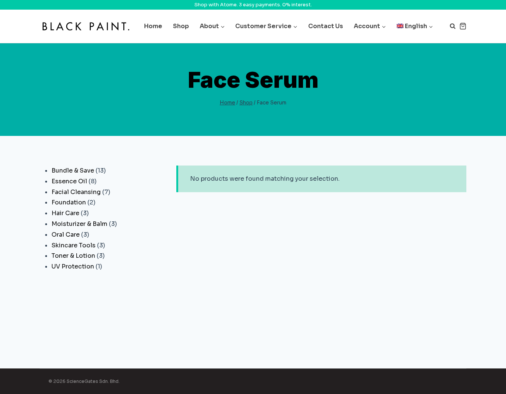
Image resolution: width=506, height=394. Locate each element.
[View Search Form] (449, 26)
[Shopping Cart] (462, 26)
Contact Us (325, 26)
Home (153, 26)
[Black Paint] (86, 26)
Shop (181, 26)
